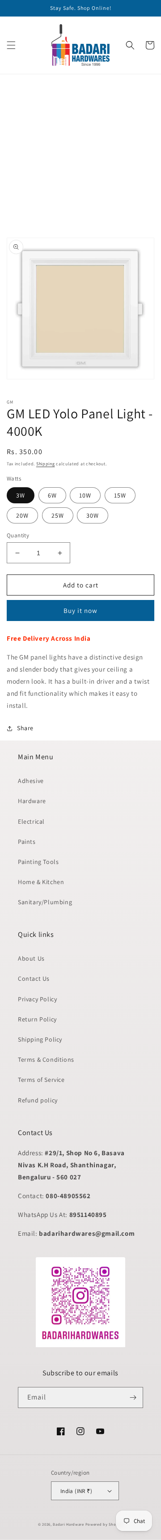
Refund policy (38, 1100)
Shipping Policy (40, 1039)
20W (22, 515)
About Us (31, 958)
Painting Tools (38, 862)
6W (52, 495)
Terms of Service (41, 1080)
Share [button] (25, 728)
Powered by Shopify (104, 1524)
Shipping (45, 464)
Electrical (31, 821)
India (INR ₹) (76, 1491)
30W (92, 515)
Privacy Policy (37, 999)
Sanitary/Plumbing (45, 902)
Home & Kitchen (41, 882)
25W (57, 515)
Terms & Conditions (46, 1059)
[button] (11, 45)
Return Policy (37, 1019)
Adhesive (31, 781)
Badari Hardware (68, 1524)
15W (120, 495)
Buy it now (80, 610)
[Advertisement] (80, 154)
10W (85, 495)
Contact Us (34, 978)
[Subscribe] (133, 1397)
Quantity (18, 535)
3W (20, 495)
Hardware (32, 801)
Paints (27, 842)
